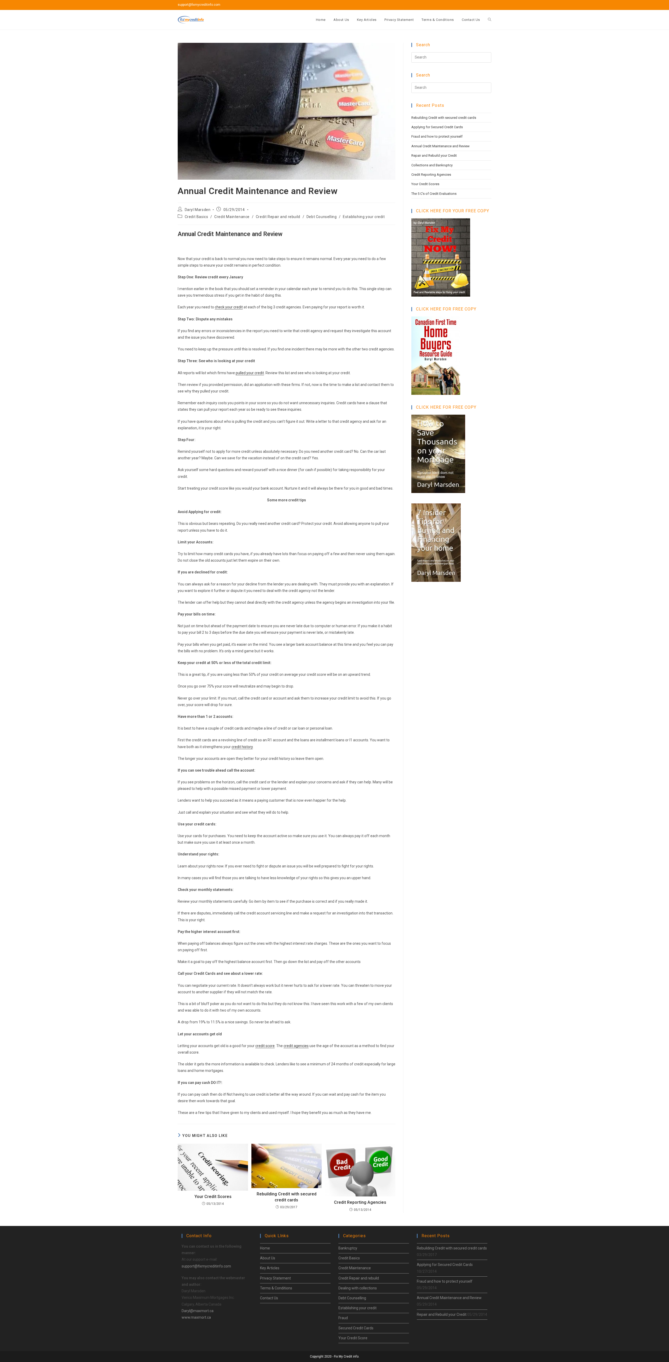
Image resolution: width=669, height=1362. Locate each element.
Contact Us (269, 1298)
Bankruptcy (347, 1248)
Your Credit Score (352, 1338)
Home (265, 1248)
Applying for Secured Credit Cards (437, 127)
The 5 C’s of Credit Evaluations (434, 194)
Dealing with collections (357, 1288)
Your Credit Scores (213, 1196)
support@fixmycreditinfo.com (206, 1266)
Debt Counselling (322, 217)
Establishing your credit (364, 217)
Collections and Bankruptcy (432, 165)
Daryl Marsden (198, 210)
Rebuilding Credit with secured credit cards (286, 1196)
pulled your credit (250, 373)
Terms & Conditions (276, 1288)
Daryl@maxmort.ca (198, 1311)
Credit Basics (196, 217)
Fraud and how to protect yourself (437, 136)
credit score (265, 1046)
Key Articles (269, 1268)
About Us (267, 1258)
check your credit (229, 307)
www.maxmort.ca (196, 1317)
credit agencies (296, 1046)
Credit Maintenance (232, 217)
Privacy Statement (275, 1278)
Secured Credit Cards (355, 1328)
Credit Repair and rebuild (278, 217)
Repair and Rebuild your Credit (434, 155)
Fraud (343, 1318)
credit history (242, 747)
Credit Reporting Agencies (360, 1202)
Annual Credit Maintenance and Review (440, 146)
